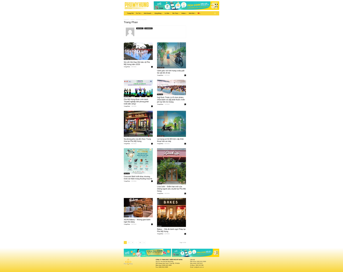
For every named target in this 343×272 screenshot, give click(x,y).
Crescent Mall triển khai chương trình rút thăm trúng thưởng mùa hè (138, 177)
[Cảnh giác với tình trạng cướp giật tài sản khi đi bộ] (171, 55)
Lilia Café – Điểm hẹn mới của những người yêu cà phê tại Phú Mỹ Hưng (171, 188)
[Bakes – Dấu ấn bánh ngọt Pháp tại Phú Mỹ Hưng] (171, 212)
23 (140, 242)
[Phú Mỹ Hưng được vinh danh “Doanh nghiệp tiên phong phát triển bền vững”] (138, 88)
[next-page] (144, 242)
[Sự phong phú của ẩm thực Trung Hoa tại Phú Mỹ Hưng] (138, 124)
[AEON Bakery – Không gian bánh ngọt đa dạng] (138, 207)
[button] (215, 13)
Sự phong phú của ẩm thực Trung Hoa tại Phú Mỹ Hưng (137, 140)
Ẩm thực (126, 136)
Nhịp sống (126, 59)
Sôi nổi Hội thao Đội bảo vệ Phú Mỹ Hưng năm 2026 (137, 63)
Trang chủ (126, 19)
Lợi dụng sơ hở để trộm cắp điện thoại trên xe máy (170, 140)
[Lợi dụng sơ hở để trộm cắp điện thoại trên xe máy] (171, 124)
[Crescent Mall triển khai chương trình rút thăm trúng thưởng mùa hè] (138, 161)
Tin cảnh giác (161, 67)
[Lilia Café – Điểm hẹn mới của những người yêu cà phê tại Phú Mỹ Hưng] (171, 166)
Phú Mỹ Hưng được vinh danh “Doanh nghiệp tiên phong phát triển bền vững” (136, 101)
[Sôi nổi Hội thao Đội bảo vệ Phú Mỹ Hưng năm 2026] (138, 51)
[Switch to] (199, 13)
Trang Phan (127, 66)
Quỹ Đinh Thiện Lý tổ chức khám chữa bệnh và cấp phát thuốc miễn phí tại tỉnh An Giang (171, 99)
